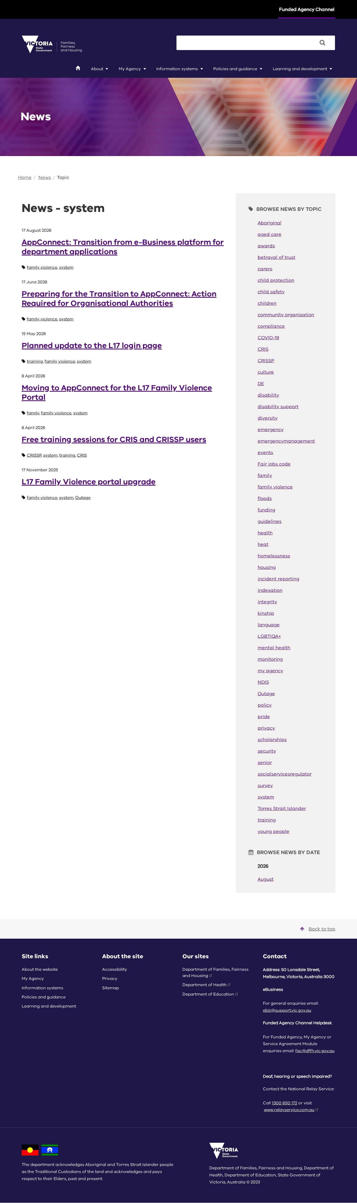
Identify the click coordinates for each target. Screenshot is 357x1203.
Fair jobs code (274, 464)
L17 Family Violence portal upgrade (89, 482)
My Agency (130, 69)
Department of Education (208, 994)
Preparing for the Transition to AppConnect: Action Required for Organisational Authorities (119, 299)
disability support (278, 406)
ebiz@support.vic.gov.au (287, 1010)
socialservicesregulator (285, 774)
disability (268, 395)
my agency (270, 671)
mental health (274, 648)
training (35, 361)
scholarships (272, 739)
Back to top (322, 929)
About (97, 69)
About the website (40, 969)
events (265, 452)
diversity (268, 418)
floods (265, 498)
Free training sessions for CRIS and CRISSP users (114, 439)
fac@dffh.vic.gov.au (315, 1051)
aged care (269, 234)
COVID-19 (268, 338)
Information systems (177, 69)
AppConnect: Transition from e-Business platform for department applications (123, 247)
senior (265, 762)
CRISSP (34, 455)
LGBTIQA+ (269, 636)
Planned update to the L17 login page (92, 345)
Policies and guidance (235, 69)
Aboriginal (269, 223)
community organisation (286, 315)
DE (261, 383)
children (267, 303)
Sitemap (110, 988)
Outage (82, 498)
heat (263, 544)
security (267, 751)
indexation (270, 590)
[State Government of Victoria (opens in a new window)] (52, 44)
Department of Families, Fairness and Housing (215, 973)
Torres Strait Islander (282, 808)
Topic (63, 177)
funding (266, 510)
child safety (271, 292)
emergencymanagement (286, 441)
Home (25, 177)
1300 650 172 (284, 1103)
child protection (276, 280)
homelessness (274, 556)
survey (265, 785)
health (265, 533)
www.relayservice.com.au (289, 1110)
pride (264, 716)
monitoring (270, 659)
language (269, 625)
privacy (266, 728)
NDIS (263, 682)
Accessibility (114, 969)
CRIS (82, 455)
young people (273, 831)
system (66, 267)
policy (265, 705)
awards (266, 246)
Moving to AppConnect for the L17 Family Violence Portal (117, 393)
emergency (271, 429)
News (44, 177)
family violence (42, 267)
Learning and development (300, 69)
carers (265, 269)
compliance (271, 326)
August (266, 879)
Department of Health (204, 985)
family (33, 413)
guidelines (269, 521)
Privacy (109, 978)
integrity (267, 602)
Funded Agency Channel (307, 9)
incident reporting (278, 579)
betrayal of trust (276, 257)
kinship (266, 613)
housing (267, 567)
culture (266, 372)
